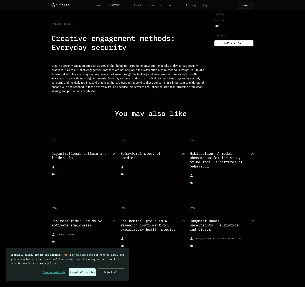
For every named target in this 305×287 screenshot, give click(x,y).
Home (98, 5)
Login (206, 5)
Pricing (191, 5)
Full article (232, 43)
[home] (60, 5)
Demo (245, 5)
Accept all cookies (82, 272)
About (137, 5)
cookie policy (46, 263)
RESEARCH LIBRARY (61, 24)
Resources (154, 5)
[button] (118, 5)
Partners (173, 5)
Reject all (111, 272)
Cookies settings (54, 272)
